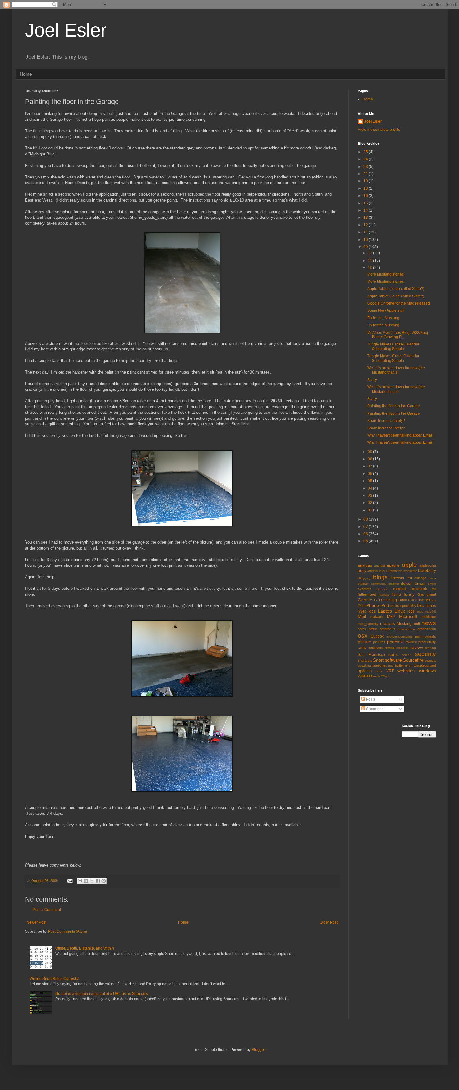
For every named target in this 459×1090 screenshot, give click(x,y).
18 (366, 188)
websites (406, 670)
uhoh (408, 665)
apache (393, 565)
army (362, 571)
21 (366, 174)
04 (370, 488)
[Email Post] (70, 880)
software (393, 659)
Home (26, 73)
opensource (406, 629)
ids (428, 600)
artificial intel (376, 571)
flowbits (384, 594)
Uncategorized (425, 665)
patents (430, 636)
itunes (431, 606)
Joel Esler (66, 30)
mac (420, 611)
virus (379, 671)
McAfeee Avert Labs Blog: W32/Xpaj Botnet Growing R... (397, 334)
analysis (365, 565)
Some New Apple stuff (385, 310)
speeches (379, 665)
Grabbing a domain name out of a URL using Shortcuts (101, 993)
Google (365, 599)
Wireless (365, 676)
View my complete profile (379, 129)
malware (376, 616)
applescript (427, 565)
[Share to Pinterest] (104, 881)
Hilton (402, 600)
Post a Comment (47, 909)
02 (370, 503)
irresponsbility (405, 606)
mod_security (368, 624)
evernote (364, 589)
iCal (411, 600)
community (378, 583)
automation (394, 571)
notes (362, 629)
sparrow (430, 660)
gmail (431, 594)
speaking (364, 665)
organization (426, 629)
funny (409, 594)
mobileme (429, 616)
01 (370, 510)
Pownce (411, 642)
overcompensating (399, 636)
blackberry (427, 571)
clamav (363, 583)
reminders (375, 647)
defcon (406, 583)
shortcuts (365, 660)
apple (409, 564)
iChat (419, 600)
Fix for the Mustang (383, 318)
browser (397, 578)
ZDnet (385, 676)
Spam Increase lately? (386, 420)
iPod (384, 605)
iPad (361, 606)
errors (432, 583)
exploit (399, 588)
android (379, 565)
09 (366, 247)
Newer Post (36, 922)
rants (362, 647)
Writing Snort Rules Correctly (54, 978)
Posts (370, 699)
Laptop (385, 611)
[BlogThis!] (86, 881)
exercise (382, 589)
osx (363, 635)
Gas (420, 594)
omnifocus (387, 629)
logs (411, 611)
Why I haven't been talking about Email (400, 435)
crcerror (393, 583)
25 (366, 152)
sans (393, 654)
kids (372, 611)
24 (366, 159)
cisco (432, 578)
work (376, 676)
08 (370, 459)
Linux (399, 611)
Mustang (404, 624)
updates (365, 671)
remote (390, 647)
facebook (419, 589)
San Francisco (371, 655)
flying (396, 594)
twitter (399, 665)
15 (366, 203)
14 (366, 210)
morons (387, 623)
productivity (427, 642)
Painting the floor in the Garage (393, 406)
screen (407, 655)
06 (370, 474)
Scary (372, 380)
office (373, 629)
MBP (391, 616)
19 (366, 181)
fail (434, 589)
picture (364, 641)
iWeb (362, 611)
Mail (362, 616)
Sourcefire (413, 659)
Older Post (329, 922)
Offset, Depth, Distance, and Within (84, 948)
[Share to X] (92, 881)
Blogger (258, 1050)
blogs (380, 577)
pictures (379, 642)
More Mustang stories (385, 274)
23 (366, 166)
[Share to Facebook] (98, 881)
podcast (395, 641)
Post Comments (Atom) (67, 931)
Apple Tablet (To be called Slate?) (395, 288)
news (429, 623)
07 (370, 466)
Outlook (377, 636)
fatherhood (367, 594)
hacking (390, 600)
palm (418, 636)
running (430, 647)
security (425, 654)
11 (366, 232)
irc (392, 606)
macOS (430, 611)
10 (366, 239)
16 (366, 195)
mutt (416, 624)
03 (370, 495)
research (402, 647)
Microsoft (408, 616)
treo (391, 665)
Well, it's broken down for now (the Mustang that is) (396, 370)
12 (366, 225)
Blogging (364, 578)
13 (366, 217)
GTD (378, 600)
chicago (420, 578)
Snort (378, 659)
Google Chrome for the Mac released (398, 303)
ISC (420, 605)
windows (427, 670)
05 (370, 481)
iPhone (372, 605)
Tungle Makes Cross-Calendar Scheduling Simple (393, 346)
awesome (410, 571)
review (416, 647)
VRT (390, 671)
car (409, 578)
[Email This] (80, 881)
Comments (374, 709)
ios (434, 600)
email (420, 583)
